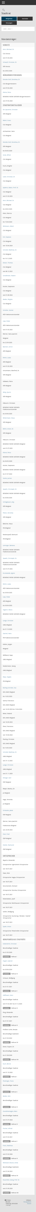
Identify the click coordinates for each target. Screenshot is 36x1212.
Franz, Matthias (8, 1145)
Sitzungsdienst (27, 1202)
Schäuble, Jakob (8, 810)
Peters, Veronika (8, 513)
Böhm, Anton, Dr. (8, 429)
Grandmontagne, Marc (10, 1111)
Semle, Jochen (7, 478)
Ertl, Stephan (7, 237)
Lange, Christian (8, 620)
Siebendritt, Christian (10, 944)
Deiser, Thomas (8, 263)
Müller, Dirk (6, 1096)
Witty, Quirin (7, 392)
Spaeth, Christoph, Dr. (10, 489)
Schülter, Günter (8, 310)
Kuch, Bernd (7, 1064)
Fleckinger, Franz (8, 1081)
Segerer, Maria (7, 610)
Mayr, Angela (7, 677)
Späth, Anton (7, 926)
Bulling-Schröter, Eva (9, 688)
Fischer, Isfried (7, 1128)
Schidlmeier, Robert (9, 275)
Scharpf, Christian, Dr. (10, 62)
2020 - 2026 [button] (7, 29)
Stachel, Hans (7, 633)
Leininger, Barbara (9, 545)
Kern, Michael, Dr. (8, 49)
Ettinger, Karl (7, 778)
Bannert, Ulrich (8, 347)
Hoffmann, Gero (8, 995)
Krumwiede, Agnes (9, 573)
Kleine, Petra (7, 92)
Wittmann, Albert (8, 226)
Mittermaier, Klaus (9, 418)
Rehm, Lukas (7, 358)
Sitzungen (9, 23)
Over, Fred (6, 834)
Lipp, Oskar (6, 321)
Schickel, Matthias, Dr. (10, 250)
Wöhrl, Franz (7, 120)
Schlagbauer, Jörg (8, 502)
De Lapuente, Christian (10, 109)
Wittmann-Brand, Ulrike (10, 1163)
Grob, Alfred (7, 155)
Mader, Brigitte (7, 299)
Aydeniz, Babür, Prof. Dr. (11, 187)
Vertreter (25, 19)
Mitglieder (9, 19)
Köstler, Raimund (8, 845)
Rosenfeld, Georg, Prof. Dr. (11, 1180)
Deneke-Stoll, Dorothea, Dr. (11, 79)
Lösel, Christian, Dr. (9, 177)
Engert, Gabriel (7, 961)
